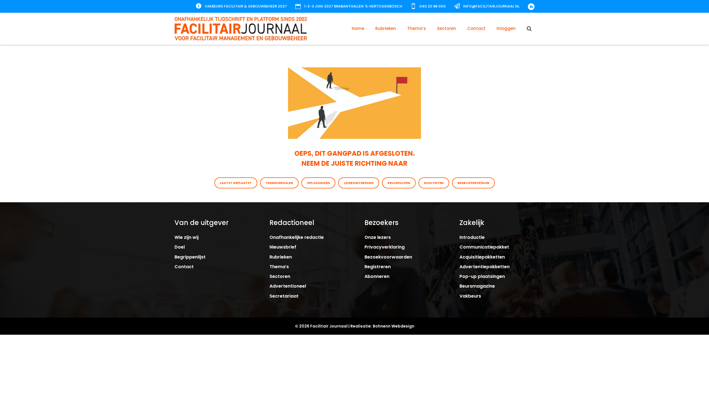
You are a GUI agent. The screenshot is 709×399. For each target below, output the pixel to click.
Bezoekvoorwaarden (388, 257)
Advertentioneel (287, 286)
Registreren (377, 267)
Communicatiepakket (484, 247)
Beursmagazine (477, 286)
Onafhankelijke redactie (296, 237)
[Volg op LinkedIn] (531, 6)
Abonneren (376, 276)
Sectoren (446, 28)
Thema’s (416, 28)
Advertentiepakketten (484, 267)
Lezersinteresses (359, 183)
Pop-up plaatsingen (482, 276)
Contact (476, 28)
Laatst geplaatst (236, 183)
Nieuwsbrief (282, 247)
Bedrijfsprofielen (473, 183)
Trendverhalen (279, 183)
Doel (179, 247)
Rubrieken (385, 28)
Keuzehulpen (398, 183)
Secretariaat (284, 296)
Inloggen (506, 28)
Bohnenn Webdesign (393, 326)
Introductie (472, 237)
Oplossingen (318, 183)
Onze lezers (377, 237)
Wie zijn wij (186, 237)
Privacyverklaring (384, 247)
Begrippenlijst (189, 257)
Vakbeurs (470, 296)
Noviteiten (434, 183)
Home (358, 28)
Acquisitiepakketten (482, 257)
